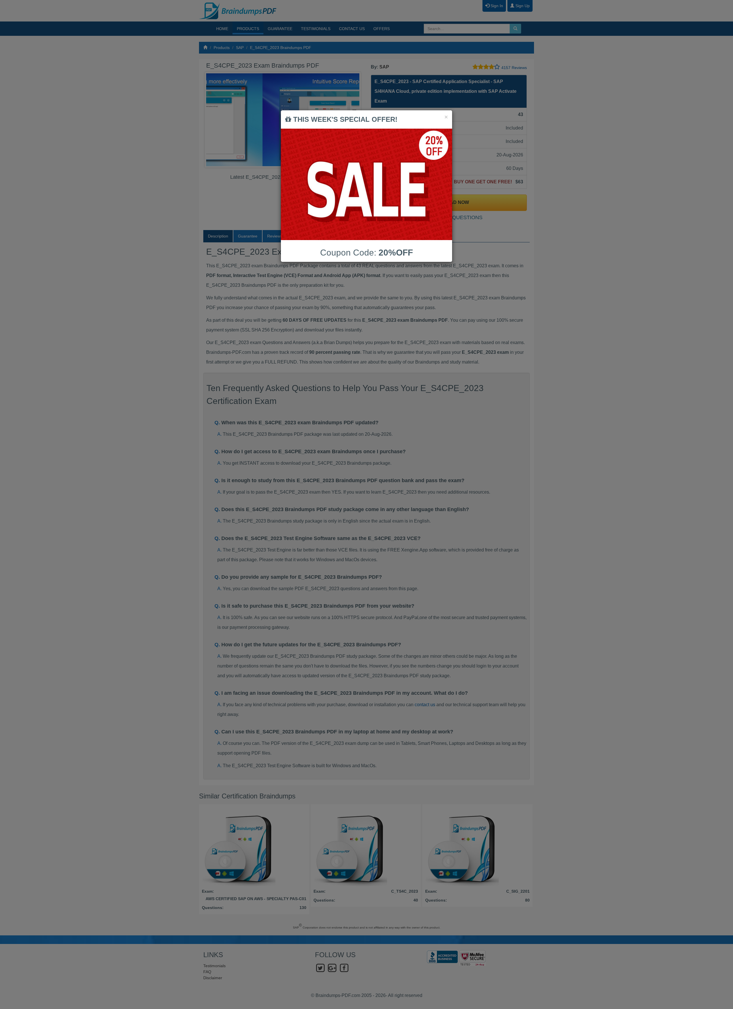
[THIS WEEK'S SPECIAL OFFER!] (366, 184)
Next (354, 119)
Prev (213, 119)
